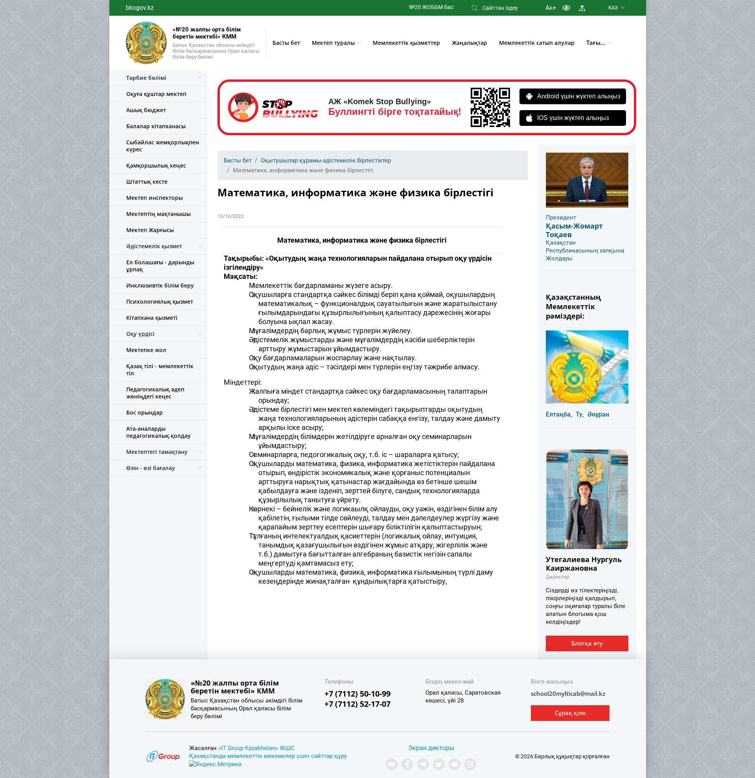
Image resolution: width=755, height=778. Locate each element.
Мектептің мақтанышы (158, 214)
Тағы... (595, 42)
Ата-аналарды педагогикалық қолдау (158, 432)
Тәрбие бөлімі (146, 77)
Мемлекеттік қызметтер (406, 42)
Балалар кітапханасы (156, 126)
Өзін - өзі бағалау (150, 468)
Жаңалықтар (469, 42)
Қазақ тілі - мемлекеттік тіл (159, 369)
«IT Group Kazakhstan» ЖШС (256, 748)
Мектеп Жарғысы (150, 230)
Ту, (580, 414)
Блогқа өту (587, 643)
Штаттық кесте (147, 181)
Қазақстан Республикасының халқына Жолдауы (585, 250)
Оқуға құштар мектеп (156, 94)
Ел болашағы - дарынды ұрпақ (160, 265)
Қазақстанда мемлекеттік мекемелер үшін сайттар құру (268, 756)
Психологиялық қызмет (159, 301)
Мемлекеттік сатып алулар (537, 42)
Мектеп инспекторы (154, 197)
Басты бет (286, 42)
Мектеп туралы (333, 42)
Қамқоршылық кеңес (156, 165)
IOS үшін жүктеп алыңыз (573, 117)
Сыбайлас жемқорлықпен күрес (162, 145)
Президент (561, 217)
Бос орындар (144, 412)
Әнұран (598, 414)
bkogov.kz (140, 7)
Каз (613, 8)
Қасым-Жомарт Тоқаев (574, 230)
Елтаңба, (559, 414)
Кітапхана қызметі (151, 317)
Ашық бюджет (146, 110)
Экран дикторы (431, 748)
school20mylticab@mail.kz (568, 693)
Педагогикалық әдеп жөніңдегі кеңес (155, 392)
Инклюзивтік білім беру (160, 285)
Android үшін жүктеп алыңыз (578, 96)
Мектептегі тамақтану (157, 451)
